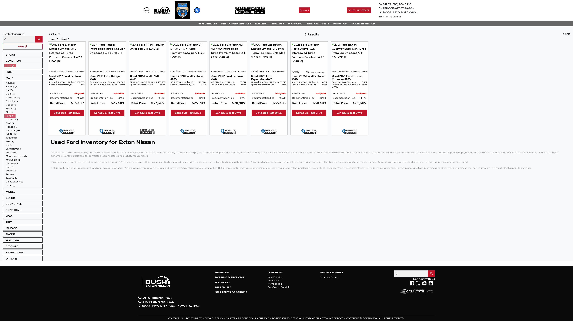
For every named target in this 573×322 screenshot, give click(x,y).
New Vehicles (275, 277)
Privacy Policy (214, 318)
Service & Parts (331, 272)
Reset (21, 46)
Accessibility (194, 318)
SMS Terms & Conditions (241, 318)
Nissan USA (223, 287)
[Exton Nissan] (156, 10)
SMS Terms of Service (231, 292)
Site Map (264, 318)
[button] (197, 10)
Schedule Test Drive (67, 113)
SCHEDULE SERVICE (358, 10)
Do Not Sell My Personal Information (295, 318)
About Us (222, 272)
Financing (222, 282)
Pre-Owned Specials (279, 287)
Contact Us (175, 318)
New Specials (275, 283)
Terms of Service (333, 318)
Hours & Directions (229, 277)
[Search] (39, 39)
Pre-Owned (274, 280)
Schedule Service (329, 277)
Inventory (275, 272)
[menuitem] (23, 65)
